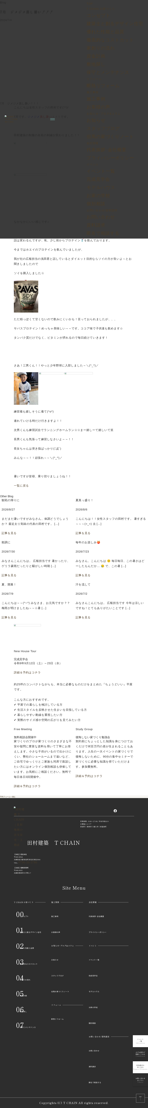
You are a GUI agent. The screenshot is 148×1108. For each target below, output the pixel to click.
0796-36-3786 (28, 862)
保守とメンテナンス (108, 72)
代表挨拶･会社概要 (106, 149)
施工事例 (92, 92)
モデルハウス (101, 187)
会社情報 (92, 143)
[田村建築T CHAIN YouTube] (130, 811)
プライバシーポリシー (110, 157)
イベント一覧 (101, 171)
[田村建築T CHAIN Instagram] (123, 811)
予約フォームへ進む (8, 797)
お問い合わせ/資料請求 (102, 210)
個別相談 (96, 203)
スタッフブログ (103, 128)
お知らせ (96, 120)
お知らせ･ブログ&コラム (104, 113)
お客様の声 (98, 107)
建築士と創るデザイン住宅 (115, 23)
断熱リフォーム (103, 85)
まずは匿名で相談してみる (140, 1054)
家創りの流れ (101, 48)
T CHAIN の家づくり (101, 8)
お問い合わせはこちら (140, 1080)
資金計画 (96, 56)
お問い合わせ (101, 216)
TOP (90, 3)
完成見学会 (98, 179)
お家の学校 (98, 195)
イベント (93, 164)
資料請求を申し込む (140, 1067)
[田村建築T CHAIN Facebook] (115, 811)
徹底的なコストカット (110, 39)
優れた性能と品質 (105, 31)
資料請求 (96, 225)
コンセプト (98, 15)
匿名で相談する (103, 233)
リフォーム (94, 79)
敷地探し (96, 64)
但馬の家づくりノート (110, 136)
